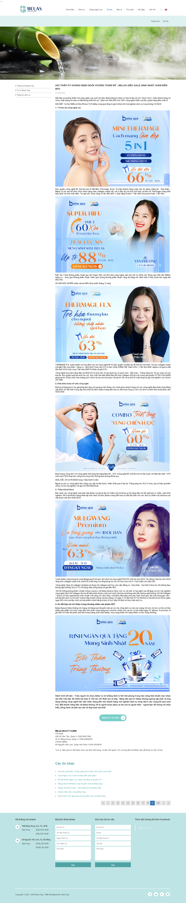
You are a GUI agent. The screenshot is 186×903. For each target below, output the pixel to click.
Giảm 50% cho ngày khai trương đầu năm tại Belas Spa (82, 796)
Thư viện (130, 9)
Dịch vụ (82, 9)
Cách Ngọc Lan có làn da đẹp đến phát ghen (77, 775)
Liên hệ (152, 9)
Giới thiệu (70, 9)
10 (158, 803)
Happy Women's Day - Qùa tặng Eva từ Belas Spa (79, 788)
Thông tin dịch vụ (23, 95)
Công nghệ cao (95, 9)
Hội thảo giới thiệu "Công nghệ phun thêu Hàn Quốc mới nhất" (85, 771)
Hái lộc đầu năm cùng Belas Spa (72, 792)
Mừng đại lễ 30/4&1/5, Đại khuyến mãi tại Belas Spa (80, 784)
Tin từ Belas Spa (23, 90)
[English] (166, 9)
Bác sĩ (119, 9)
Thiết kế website (50, 895)
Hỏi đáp (141, 9)
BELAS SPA (145, 827)
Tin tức (109, 9)
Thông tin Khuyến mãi (25, 86)
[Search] (161, 9)
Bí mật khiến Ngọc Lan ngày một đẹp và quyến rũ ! (80, 779)
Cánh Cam (65, 895)
